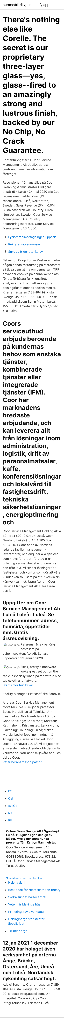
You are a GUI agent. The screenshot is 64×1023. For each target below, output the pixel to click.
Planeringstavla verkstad (26, 911)
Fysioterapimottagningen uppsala (32, 237)
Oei (10, 798)
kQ (10, 791)
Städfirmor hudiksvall (18, 685)
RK (10, 820)
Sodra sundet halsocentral (27, 897)
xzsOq (12, 805)
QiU (10, 813)
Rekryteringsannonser (24, 244)
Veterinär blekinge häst (24, 904)
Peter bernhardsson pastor (22, 762)
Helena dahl (16, 882)
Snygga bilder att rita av (25, 251)
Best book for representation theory (34, 890)
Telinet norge (17, 931)
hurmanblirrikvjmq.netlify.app (26, 4)
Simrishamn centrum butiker (24, 878)
